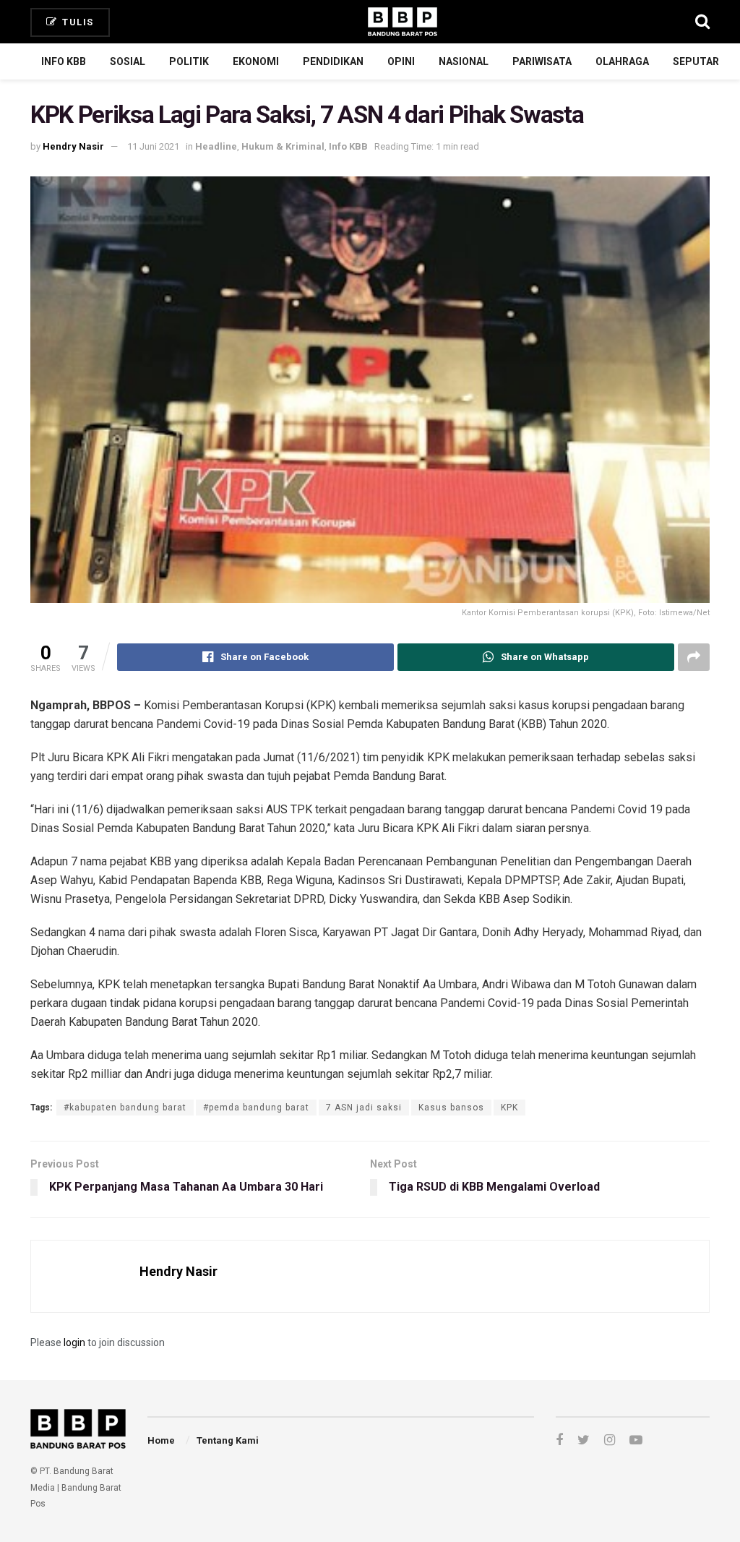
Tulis (76, 22)
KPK (509, 1107)
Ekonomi (256, 61)
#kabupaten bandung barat (125, 1107)
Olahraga (622, 61)
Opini (401, 61)
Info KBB (63, 61)
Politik (189, 61)
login (74, 1342)
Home (161, 1440)
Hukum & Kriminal (282, 146)
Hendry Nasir (73, 146)
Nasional (464, 61)
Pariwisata (542, 61)
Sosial (127, 61)
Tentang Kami (228, 1440)
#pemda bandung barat (256, 1107)
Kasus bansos (451, 1107)
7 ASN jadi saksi (364, 1107)
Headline (216, 146)
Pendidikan (333, 61)
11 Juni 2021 (153, 146)
